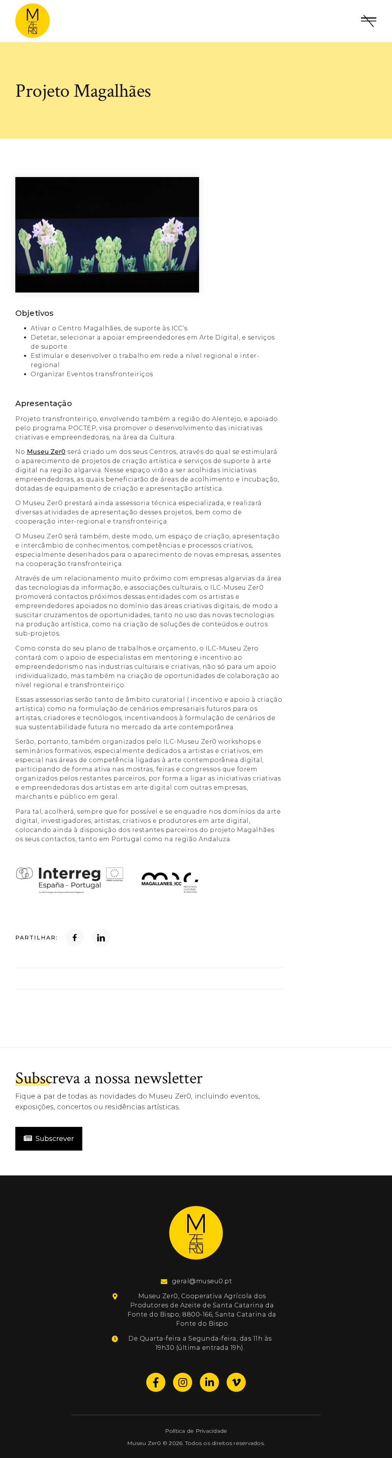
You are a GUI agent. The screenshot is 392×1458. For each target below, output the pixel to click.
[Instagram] (182, 1382)
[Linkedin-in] (209, 1382)
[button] (369, 21)
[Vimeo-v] (236, 1382)
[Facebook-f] (155, 1382)
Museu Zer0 (46, 451)
